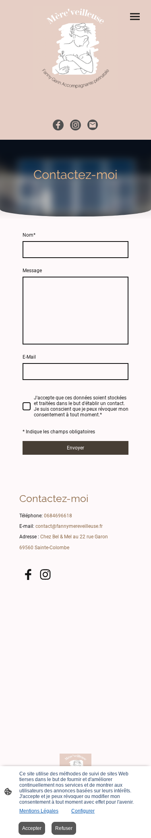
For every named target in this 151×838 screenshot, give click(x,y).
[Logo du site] (75, 48)
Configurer (83, 811)
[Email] (92, 125)
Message (32, 270)
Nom (29, 235)
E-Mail (29, 357)
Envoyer (75, 448)
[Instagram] (75, 125)
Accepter (31, 828)
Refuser (63, 828)
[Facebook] (58, 125)
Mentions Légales (38, 811)
